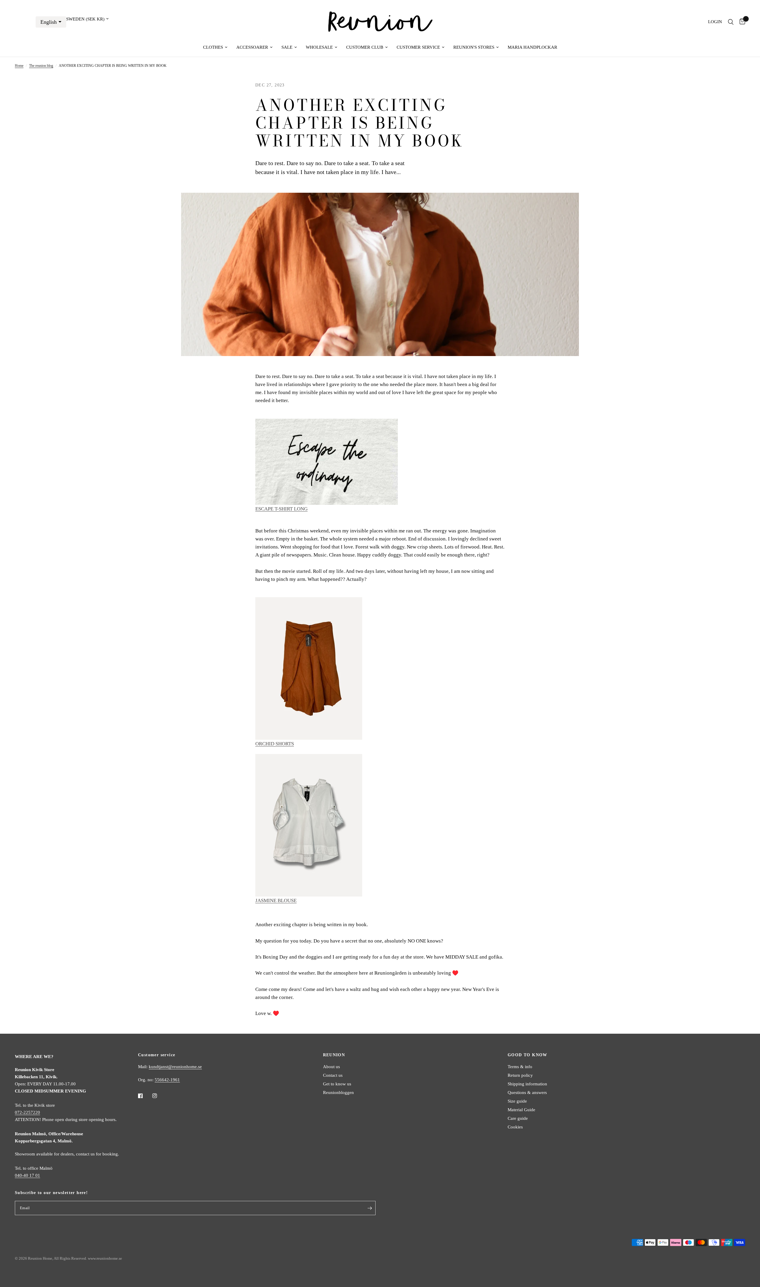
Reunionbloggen (338, 1092)
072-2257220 (27, 1112)
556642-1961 (167, 1079)
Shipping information (527, 1084)
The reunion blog (41, 66)
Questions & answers (527, 1092)
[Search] (731, 22)
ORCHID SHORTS (274, 744)
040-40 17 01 (27, 1175)
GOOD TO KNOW (527, 1055)
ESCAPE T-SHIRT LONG (281, 509)
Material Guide (521, 1109)
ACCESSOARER (252, 47)
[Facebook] (144, 1095)
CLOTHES (213, 47)
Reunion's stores (473, 47)
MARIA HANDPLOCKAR (532, 47)
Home (19, 66)
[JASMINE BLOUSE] (308, 824)
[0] (741, 22)
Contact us (333, 1075)
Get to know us (337, 1084)
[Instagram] (158, 1095)
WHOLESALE (319, 47)
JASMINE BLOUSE (276, 900)
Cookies (515, 1127)
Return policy (520, 1075)
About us (331, 1066)
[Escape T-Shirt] (326, 461)
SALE (286, 47)
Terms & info (520, 1066)
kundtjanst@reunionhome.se (175, 1066)
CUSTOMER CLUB (364, 47)
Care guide (518, 1118)
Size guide (517, 1101)
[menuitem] (215, 47)
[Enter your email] (370, 1208)
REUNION (334, 1055)
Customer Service (418, 47)
